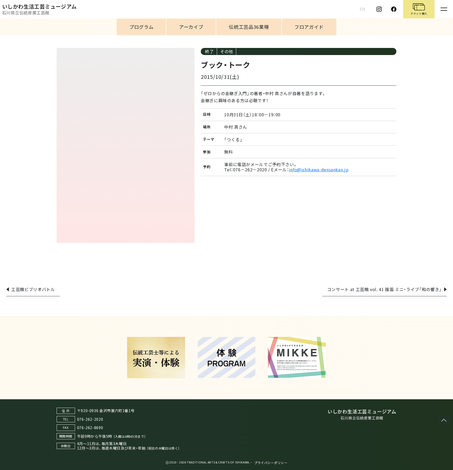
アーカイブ (191, 26)
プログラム (141, 26)
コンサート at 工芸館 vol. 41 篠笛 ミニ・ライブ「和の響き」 (384, 289)
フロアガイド (309, 26)
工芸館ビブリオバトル (33, 289)
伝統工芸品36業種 (249, 26)
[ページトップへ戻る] (443, 420)
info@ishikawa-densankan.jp (319, 169)
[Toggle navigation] (444, 9)
